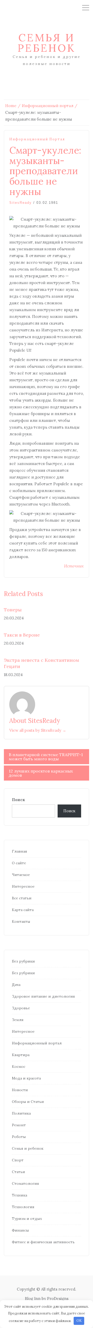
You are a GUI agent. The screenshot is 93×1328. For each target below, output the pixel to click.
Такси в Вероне (22, 635)
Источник (74, 566)
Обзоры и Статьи (28, 1101)
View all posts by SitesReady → (37, 730)
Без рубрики (23, 961)
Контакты (21, 921)
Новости (20, 1090)
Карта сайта (23, 909)
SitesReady (20, 203)
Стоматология (25, 1183)
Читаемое (21, 874)
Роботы (19, 1136)
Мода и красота (26, 1078)
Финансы (20, 1230)
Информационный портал (37, 139)
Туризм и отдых (27, 1218)
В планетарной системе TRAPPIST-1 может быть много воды (46, 756)
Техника (19, 1195)
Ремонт (19, 1125)
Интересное (23, 886)
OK (79, 1320)
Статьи (18, 1171)
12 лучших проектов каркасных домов (41, 773)
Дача (16, 984)
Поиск (18, 799)
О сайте (19, 863)
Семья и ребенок (46, 43)
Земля (18, 1019)
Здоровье (21, 1008)
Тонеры (13, 610)
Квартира (20, 1054)
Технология (23, 1207)
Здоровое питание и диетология (43, 996)
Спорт (18, 1160)
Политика (21, 1113)
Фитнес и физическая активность (43, 1242)
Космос (18, 1066)
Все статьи (22, 898)
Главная (19, 851)
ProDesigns (57, 1298)
